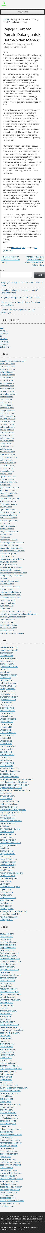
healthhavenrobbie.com (10, 545)
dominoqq (4, 341)
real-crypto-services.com (11, 821)
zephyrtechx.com (7, 435)
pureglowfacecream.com (11, 1069)
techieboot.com (7, 664)
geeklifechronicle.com (9, 487)
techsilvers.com (6, 851)
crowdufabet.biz (7, 763)
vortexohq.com (6, 496)
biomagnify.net (6, 920)
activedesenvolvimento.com (12, 559)
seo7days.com (6, 1082)
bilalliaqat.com (6, 589)
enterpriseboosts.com (9, 1025)
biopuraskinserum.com (9, 1115)
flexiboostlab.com (7, 454)
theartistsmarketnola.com (11, 1135)
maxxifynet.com (7, 386)
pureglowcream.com (9, 1085)
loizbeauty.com (6, 1047)
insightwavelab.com (8, 501)
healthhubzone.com (8, 675)
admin (6, 47)
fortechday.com (7, 630)
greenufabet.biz (6, 722)
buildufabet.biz (6, 766)
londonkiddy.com (7, 619)
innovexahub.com (7, 388)
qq (1, 336)
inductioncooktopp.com (10, 595)
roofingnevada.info (8, 600)
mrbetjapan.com (7, 1074)
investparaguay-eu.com (10, 829)
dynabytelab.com (7, 375)
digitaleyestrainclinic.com (10, 1173)
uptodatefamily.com (8, 878)
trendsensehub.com (8, 518)
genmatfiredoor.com (8, 540)
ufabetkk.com (6, 1060)
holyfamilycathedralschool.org (13, 617)
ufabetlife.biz (5, 730)
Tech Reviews (20, 1230)
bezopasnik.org (6, 1099)
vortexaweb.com (7, 413)
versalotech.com (7, 465)
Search (3, 271)
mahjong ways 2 (6, 1221)
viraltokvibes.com (7, 997)
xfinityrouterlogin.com (9, 1181)
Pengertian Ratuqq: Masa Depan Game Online (20, 297)
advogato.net (6, 1016)
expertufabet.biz (7, 708)
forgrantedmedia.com (9, 970)
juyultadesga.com (7, 818)
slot (11, 250)
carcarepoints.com (8, 840)
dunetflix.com (6, 870)
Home (6, 19)
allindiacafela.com (7, 1159)
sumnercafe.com (7, 867)
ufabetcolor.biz (6, 724)
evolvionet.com (6, 377)
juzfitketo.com (6, 906)
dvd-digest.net (6, 1132)
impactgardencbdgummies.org (13, 911)
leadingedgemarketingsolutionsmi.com (16, 779)
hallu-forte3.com (7, 1148)
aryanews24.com (7, 796)
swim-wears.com (7, 967)
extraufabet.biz (6, 727)
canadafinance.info (8, 1121)
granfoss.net (5, 1157)
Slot (23, 248)
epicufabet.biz (6, 752)
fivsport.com (5, 856)
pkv (1, 328)
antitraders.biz (6, 793)
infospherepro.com (8, 490)
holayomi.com (6, 608)
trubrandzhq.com (7, 427)
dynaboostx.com (7, 446)
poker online (5, 347)
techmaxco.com (7, 468)
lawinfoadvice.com (8, 862)
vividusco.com (6, 399)
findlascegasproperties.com (12, 542)
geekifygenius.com (8, 526)
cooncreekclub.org (8, 945)
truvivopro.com (6, 397)
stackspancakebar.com (10, 1140)
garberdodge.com (7, 964)
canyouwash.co (6, 656)
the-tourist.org (6, 1014)
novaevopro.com (7, 421)
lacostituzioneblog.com (10, 887)
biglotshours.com (7, 691)
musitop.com (5, 881)
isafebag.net (5, 1019)
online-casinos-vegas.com (11, 1179)
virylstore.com (6, 983)
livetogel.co (5, 537)
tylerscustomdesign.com (10, 975)
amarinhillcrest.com (8, 1011)
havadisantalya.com (8, 658)
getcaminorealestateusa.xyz (12, 633)
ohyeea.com (5, 889)
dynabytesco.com (8, 476)
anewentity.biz (6, 1077)
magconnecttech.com (9, 531)
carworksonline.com (8, 978)
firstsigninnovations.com (10, 961)
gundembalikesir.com (9, 667)
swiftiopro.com (6, 460)
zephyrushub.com (7, 369)
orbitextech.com (7, 529)
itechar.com (5, 669)
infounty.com (5, 826)
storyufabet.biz (6, 749)
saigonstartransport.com (10, 1104)
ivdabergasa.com (7, 815)
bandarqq (4, 333)
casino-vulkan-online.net (10, 1165)
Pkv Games (16, 248)
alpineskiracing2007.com (10, 1162)
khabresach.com (7, 1195)
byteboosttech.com (8, 683)
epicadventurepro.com (9, 498)
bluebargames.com (8, 956)
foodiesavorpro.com (8, 493)
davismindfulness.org (9, 625)
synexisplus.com (7, 380)
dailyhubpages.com (8, 562)
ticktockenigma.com (8, 520)
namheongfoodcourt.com (11, 1143)
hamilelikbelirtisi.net (8, 463)
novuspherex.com (7, 419)
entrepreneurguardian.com (11, 575)
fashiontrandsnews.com (10, 771)
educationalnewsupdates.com (13, 361)
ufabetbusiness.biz (8, 719)
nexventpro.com (7, 432)
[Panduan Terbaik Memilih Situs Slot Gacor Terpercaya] (4, 6)
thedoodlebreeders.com (10, 843)
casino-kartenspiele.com (10, 1027)
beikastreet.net (6, 937)
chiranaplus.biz (6, 1137)
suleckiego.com (6, 1206)
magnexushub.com (8, 686)
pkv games (30, 1216)
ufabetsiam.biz (6, 713)
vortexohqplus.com (8, 457)
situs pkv (4, 330)
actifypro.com (6, 443)
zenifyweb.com (6, 534)
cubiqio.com (5, 485)
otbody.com (5, 1036)
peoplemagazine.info (9, 650)
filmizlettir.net (5, 939)
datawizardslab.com (8, 482)
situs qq (38, 1216)
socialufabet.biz (7, 735)
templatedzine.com (8, 859)
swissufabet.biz (6, 716)
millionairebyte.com (8, 628)
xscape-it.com (6, 799)
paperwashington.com (9, 581)
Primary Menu (22, 12)
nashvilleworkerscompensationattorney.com (19, 614)
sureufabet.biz (6, 744)
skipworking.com (7, 1044)
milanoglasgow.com (8, 1146)
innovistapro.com (7, 452)
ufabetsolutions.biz (8, 733)
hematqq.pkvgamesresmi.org (19, 1223)
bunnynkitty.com (7, 1096)
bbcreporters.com (7, 774)
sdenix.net (4, 1008)
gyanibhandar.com (8, 700)
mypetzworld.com (8, 823)
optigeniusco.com (7, 416)
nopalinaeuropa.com (9, 917)
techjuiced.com (6, 680)
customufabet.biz (7, 746)
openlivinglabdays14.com (11, 788)
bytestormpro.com (8, 509)
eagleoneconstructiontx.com (12, 551)
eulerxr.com (5, 523)
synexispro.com (6, 606)
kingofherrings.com (8, 1071)
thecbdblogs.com (7, 1198)
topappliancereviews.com (11, 1187)
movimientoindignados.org (11, 873)
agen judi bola (21, 1216)
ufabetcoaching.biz (8, 622)
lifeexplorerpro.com (8, 504)
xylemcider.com (6, 900)
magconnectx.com (8, 603)
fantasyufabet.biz (7, 711)
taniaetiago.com (7, 903)
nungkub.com (6, 895)
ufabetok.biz (5, 757)
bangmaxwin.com (7, 1107)
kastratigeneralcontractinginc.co (13, 782)
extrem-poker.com (8, 834)
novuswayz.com (7, 441)
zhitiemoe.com (6, 892)
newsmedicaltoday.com (10, 597)
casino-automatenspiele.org (12, 1030)
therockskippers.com (9, 1154)
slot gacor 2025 (9, 1216)
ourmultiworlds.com (8, 942)
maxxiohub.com (7, 408)
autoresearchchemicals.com (12, 1201)
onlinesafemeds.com (9, 697)
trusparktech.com (7, 424)
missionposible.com (8, 1176)
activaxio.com (6, 474)
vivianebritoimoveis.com (10, 1000)
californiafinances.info (9, 1118)
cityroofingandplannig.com (11, 812)
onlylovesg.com (7, 556)
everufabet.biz (6, 760)
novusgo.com (6, 507)
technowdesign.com (8, 807)
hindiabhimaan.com (8, 1192)
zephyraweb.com (7, 410)
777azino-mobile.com (9, 801)
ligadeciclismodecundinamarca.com (15, 611)
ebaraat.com (5, 678)
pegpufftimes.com (8, 948)
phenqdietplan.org (8, 865)
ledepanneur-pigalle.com (10, 1129)
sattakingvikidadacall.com (11, 567)
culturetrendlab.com (8, 515)
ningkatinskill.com (7, 854)
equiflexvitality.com (8, 553)
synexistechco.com (8, 394)
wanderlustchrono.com (10, 512)
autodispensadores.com (10, 592)
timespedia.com (7, 1052)
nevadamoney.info (8, 1124)
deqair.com (4, 848)
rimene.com (5, 1126)
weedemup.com (7, 584)
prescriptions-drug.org (9, 992)
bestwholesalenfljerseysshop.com (14, 785)
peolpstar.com (6, 972)
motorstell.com (6, 986)
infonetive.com (6, 1110)
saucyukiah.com (7, 934)
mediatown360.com (8, 1170)
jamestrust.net (6, 1038)
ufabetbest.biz (6, 741)
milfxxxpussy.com (7, 876)
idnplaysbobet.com (8, 564)
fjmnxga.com (5, 1102)
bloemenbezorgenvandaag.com (14, 1088)
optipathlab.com (7, 372)
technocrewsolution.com (10, 994)
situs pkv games (20, 1219)
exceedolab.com (7, 471)
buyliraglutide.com (8, 694)
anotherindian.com (8, 898)
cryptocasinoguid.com (9, 777)
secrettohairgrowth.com (10, 1091)
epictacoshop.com (8, 1113)
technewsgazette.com (9, 1066)
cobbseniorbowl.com (9, 804)
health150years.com (8, 989)
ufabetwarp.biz (6, 702)
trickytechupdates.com (10, 1190)
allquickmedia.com (8, 1063)
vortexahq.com (6, 402)
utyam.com (5, 884)
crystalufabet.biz (7, 755)
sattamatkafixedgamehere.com (13, 573)
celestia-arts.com (7, 950)
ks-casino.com (6, 837)
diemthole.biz (6, 1058)
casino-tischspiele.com (10, 1033)
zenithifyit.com (6, 405)
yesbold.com (5, 672)
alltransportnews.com (9, 768)
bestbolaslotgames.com (10, 570)
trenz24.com (5, 1041)
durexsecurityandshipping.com (13, 810)
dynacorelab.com (7, 391)
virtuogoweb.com (7, 689)
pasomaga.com (7, 909)
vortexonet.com (7, 383)
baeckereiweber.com (9, 647)
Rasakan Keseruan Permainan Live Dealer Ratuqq (10, 259)
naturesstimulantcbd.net (10, 914)
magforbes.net (6, 1003)
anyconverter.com (7, 1049)
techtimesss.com (7, 981)
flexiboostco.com (7, 364)
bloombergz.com (7, 1022)
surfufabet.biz (6, 738)
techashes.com (6, 653)
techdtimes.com (7, 661)
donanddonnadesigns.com (11, 548)
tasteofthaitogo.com (9, 1093)
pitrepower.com (6, 1168)
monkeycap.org (6, 1005)
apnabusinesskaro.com (10, 1203)
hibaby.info (4, 578)
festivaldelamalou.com (10, 959)
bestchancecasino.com (10, 586)
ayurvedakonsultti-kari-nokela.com (15, 790)
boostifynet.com (7, 430)
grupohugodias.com (8, 845)
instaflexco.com (7, 449)
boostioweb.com (7, 366)
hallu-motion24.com (8, 1151)
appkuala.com (6, 1080)
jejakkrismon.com (7, 1055)
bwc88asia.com (7, 832)
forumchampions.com (9, 953)
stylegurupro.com (7, 479)
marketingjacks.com (8, 1184)
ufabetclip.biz (6, 705)
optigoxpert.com (7, 438)
